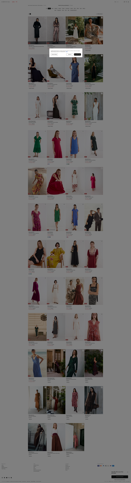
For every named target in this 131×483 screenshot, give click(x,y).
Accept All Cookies (77, 54)
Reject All (69, 54)
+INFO (67, 51)
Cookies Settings (54, 54)
